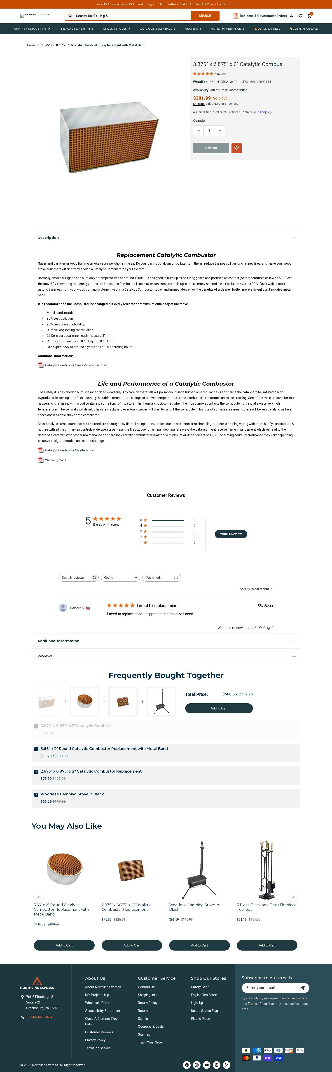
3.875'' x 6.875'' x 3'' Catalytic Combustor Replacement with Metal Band (93, 45)
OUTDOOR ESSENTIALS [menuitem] (156, 28)
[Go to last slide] (39, 897)
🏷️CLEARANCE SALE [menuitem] (303, 28)
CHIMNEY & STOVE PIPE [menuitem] (30, 28)
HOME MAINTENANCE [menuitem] (226, 28)
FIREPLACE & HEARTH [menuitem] (75, 28)
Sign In (143, 1019)
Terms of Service (98, 1048)
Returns (144, 1011)
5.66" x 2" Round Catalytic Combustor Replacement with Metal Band (104, 749)
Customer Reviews (99, 1032)
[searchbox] (74, 577)
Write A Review (231, 534)
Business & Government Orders (263, 16)
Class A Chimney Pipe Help (101, 1021)
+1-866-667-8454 (39, 1017)
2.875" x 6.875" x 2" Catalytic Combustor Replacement (91, 771)
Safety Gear (200, 987)
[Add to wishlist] (300, 16)
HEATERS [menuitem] (191, 28)
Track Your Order (150, 1042)
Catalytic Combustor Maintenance (69, 450)
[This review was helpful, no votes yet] (260, 628)
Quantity (199, 120)
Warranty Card (55, 460)
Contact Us (146, 987)
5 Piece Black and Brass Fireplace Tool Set (267, 907)
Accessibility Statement (102, 1011)
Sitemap (144, 1034)
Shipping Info (147, 995)
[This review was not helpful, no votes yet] (268, 628)
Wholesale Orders (98, 1003)
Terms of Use (257, 1004)
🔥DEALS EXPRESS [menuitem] (267, 28)
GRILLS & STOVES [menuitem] (115, 28)
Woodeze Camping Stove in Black (72, 794)
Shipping (199, 103)
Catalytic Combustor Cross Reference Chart (76, 365)
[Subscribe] (302, 988)
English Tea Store (204, 995)
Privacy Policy (95, 1040)
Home (31, 45)
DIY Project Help (97, 995)
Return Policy (147, 1003)
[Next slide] (292, 897)
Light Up (197, 1003)
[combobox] (132, 15)
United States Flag (204, 1011)
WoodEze (200, 82)
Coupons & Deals (151, 1027)
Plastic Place (200, 1019)
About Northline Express (103, 987)
